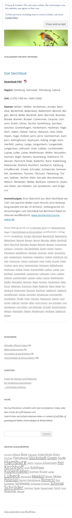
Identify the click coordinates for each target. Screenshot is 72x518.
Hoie (41, 261)
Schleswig (22, 483)
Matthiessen (57, 277)
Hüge (63, 261)
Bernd (36, 240)
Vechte (24, 302)
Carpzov (8, 248)
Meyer (49, 476)
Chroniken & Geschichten (17, 353)
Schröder (31, 294)
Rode (58, 286)
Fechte (58, 248)
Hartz (30, 463)
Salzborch (51, 290)
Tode (27, 298)
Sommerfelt (55, 294)
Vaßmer (15, 302)
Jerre (21, 265)
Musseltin (17, 282)
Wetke (27, 311)
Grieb (50, 252)
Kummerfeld (37, 269)
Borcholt (14, 244)
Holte (48, 261)
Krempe (34, 471)
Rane (51, 286)
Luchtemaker (20, 277)
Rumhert (40, 290)
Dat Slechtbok (15, 73)
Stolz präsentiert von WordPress (19, 511)
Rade (35, 286)
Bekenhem (9, 240)
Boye (24, 454)
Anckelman (17, 236)
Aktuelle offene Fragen (16, 345)
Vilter (31, 302)
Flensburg (9, 252)
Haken (48, 257)
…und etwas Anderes (15, 387)
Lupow (31, 277)
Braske (33, 244)
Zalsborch (60, 311)
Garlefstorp (21, 252)
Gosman (42, 252)
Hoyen (55, 261)
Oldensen (16, 286)
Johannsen (50, 463)
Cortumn (18, 248)
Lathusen (44, 273)
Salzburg (61, 290)
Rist (58, 480)
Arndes (27, 236)
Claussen (32, 454)
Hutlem (8, 265)
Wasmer (10, 491)
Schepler (9, 483)
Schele (22, 294)
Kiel (60, 462)
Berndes (45, 240)
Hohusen (33, 261)
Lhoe (53, 273)
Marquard (26, 476)
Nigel (35, 282)
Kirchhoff (14, 467)
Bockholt (62, 240)
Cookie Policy (11, 17)
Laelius (48, 269)
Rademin (43, 286)
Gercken (32, 252)
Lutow (46, 277)
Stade (37, 488)
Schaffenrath (11, 294)
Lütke (39, 277)
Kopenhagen (16, 471)
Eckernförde (45, 454)
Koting (19, 269)
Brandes (24, 244)
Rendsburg (33, 480)
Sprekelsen (10, 298)
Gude (62, 458)
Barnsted (37, 236)
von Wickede (35, 307)
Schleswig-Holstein (40, 483)
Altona (16, 454)
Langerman (32, 273)
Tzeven (55, 298)
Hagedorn (39, 257)
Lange (56, 269)
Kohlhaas (37, 467)
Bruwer (50, 244)
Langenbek (20, 273)
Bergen (28, 240)
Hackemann (15, 257)
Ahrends (8, 454)
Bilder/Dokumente (13, 349)
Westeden (18, 311)
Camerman (61, 244)
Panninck (26, 286)
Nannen (27, 282)
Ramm (23, 480)
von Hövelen (55, 302)
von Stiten (22, 307)
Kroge (26, 269)
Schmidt (57, 483)
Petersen (11, 479)
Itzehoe (38, 463)
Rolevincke (19, 290)
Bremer (41, 244)
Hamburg (58, 257)
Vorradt (47, 307)
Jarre (15, 265)
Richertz (48, 479)
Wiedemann (38, 311)
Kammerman (31, 265)
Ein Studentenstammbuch (17, 382)
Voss (63, 488)
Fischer (8, 458)
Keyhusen (9, 269)
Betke (53, 240)
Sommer (28, 488)
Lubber (60, 273)
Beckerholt (48, 236)
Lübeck (8, 277)
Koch (27, 467)
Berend (20, 240)
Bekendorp (61, 236)
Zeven (7, 315)
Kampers (44, 265)
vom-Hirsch (41, 302)
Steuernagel (47, 488)
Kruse (43, 471)
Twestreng (45, 298)
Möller (7, 282)
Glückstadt (37, 457)
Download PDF (13, 81)
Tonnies (35, 298)
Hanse (24, 261)
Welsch (8, 311)
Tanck (57, 488)
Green (52, 457)
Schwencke (42, 294)
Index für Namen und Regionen (20, 378)
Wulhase (49, 311)
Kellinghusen (56, 265)
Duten (43, 248)
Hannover (14, 261)
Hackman (28, 257)
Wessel (20, 491)
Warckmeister (59, 307)
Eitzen (50, 248)
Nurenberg (53, 282)
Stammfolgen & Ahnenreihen (27, 232)
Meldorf (38, 476)
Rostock (30, 290)
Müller (57, 476)
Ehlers (56, 454)
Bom (6, 244)
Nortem (43, 282)
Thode (20, 298)
